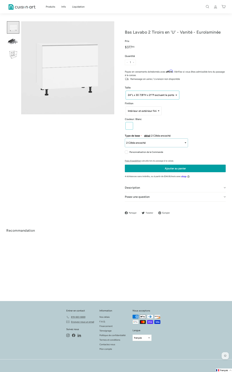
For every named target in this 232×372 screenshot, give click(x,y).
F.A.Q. (102, 321)
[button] (152, 95)
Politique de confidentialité (112, 335)
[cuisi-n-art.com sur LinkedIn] (79, 335)
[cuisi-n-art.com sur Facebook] (73, 335)
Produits (50, 6)
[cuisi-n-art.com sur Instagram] (68, 335)
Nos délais (104, 317)
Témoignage (105, 330)
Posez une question (137, 197)
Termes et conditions (109, 340)
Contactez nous (107, 344)
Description (132, 187)
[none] (13, 27)
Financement (106, 326)
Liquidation (78, 6)
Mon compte (105, 349)
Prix (127, 41)
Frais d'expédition (133, 161)
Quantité (130, 56)
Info (63, 6)
